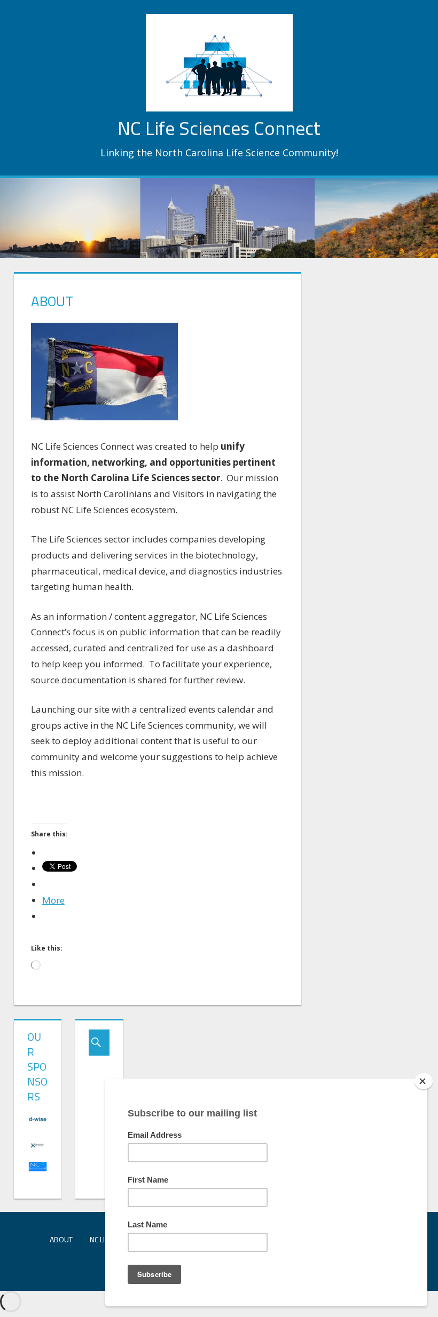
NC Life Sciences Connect (219, 127)
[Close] (423, 1081)
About (61, 1239)
